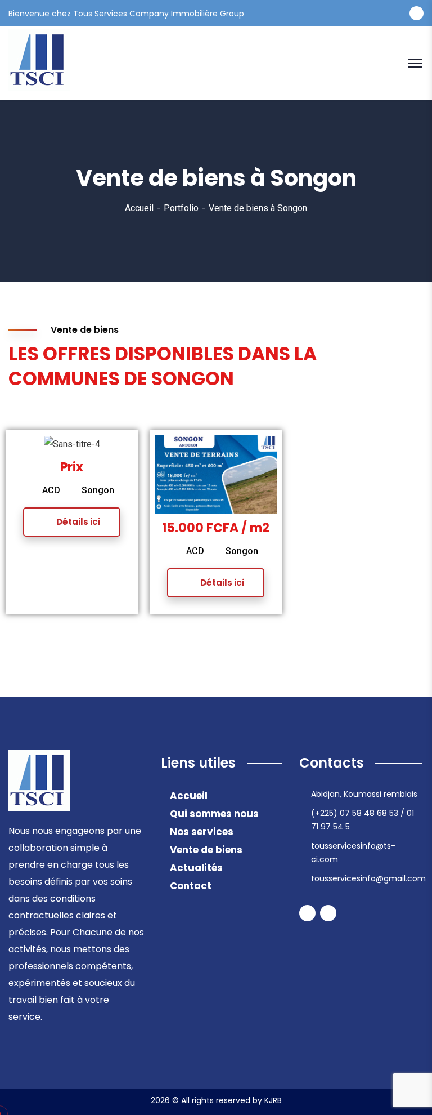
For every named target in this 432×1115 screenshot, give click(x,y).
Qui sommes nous (214, 813)
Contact (191, 886)
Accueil (139, 208)
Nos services (201, 832)
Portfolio (181, 208)
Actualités (196, 868)
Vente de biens (206, 850)
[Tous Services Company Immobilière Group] (39, 62)
